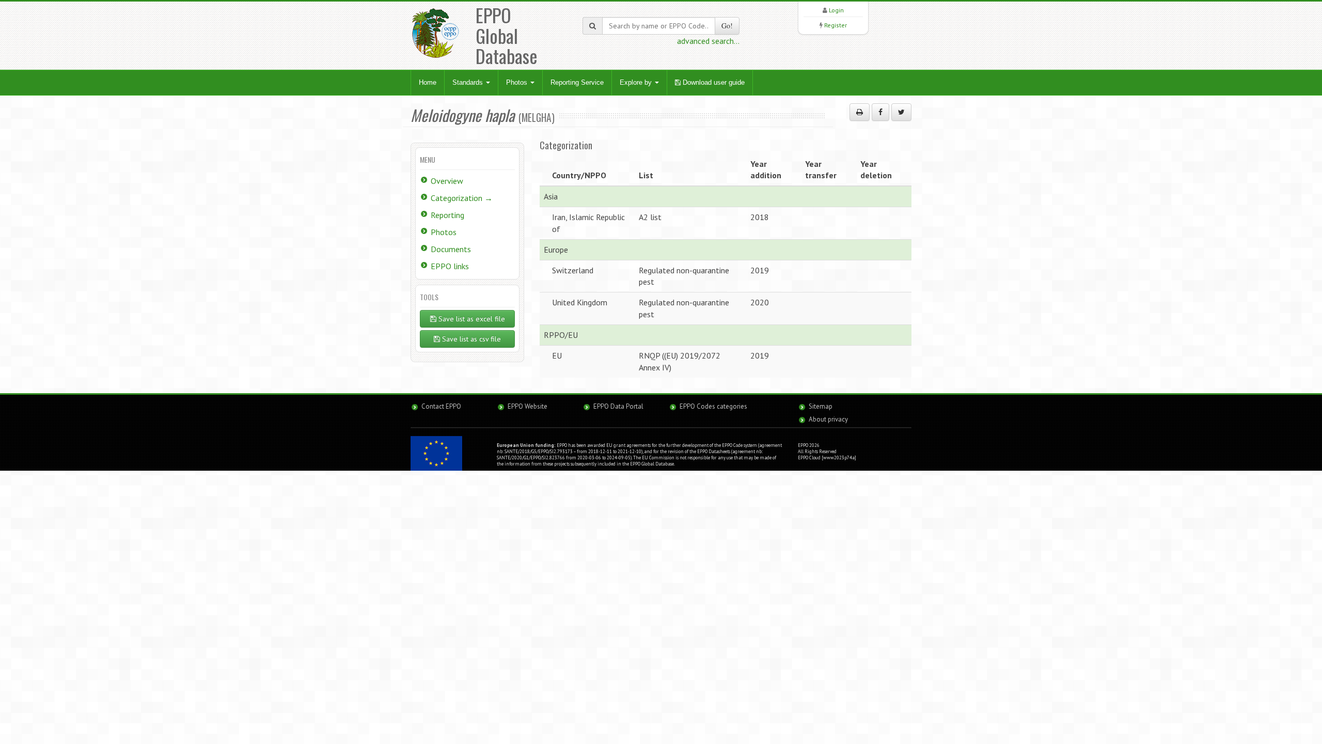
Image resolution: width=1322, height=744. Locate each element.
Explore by (637, 82)
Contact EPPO (441, 406)
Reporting (447, 215)
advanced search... (708, 41)
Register (835, 25)
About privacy (828, 419)
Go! (727, 25)
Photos (517, 82)
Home (427, 82)
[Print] (859, 112)
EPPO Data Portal (618, 406)
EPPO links (450, 266)
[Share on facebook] (880, 112)
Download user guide (713, 82)
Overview (447, 181)
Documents (451, 249)
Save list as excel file (470, 318)
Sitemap (820, 406)
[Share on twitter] (901, 112)
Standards (468, 82)
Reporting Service (577, 82)
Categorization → (462, 198)
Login (836, 10)
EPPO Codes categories (713, 406)
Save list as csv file (470, 339)
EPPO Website (527, 406)
